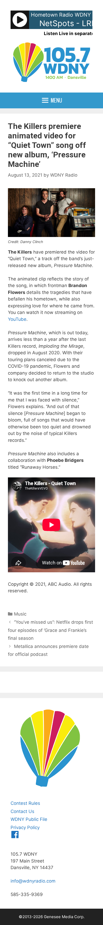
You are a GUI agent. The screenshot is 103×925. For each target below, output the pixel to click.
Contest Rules (25, 803)
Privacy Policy (25, 827)
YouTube (17, 319)
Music (20, 614)
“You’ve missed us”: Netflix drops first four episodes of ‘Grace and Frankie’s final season (50, 630)
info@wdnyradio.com (33, 881)
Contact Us (22, 811)
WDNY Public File (29, 819)
